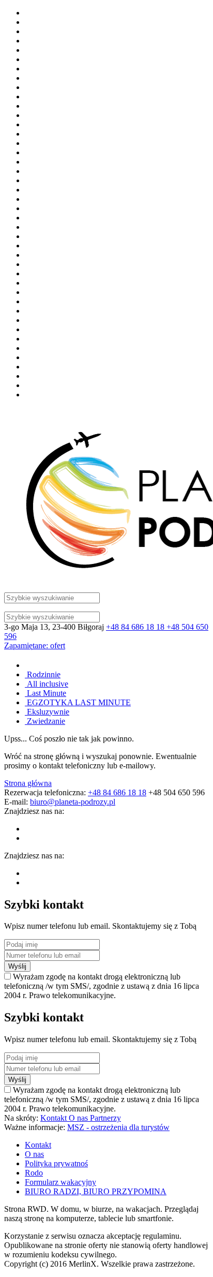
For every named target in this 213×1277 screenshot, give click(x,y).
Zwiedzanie (45, 721)
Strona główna (28, 783)
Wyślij (17, 966)
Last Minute (45, 693)
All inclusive (46, 683)
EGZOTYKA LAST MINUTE (78, 702)
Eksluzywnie (47, 711)
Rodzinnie (42, 674)
